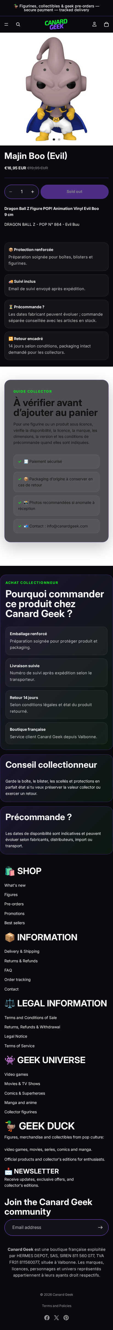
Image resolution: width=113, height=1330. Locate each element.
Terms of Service (19, 1045)
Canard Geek (63, 1294)
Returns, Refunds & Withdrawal (32, 1026)
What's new (15, 885)
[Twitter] (56, 1317)
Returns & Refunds (21, 960)
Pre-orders (14, 903)
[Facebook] (47, 1317)
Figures (11, 894)
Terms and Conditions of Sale (30, 1017)
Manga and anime (20, 1102)
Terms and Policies (56, 1306)
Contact (11, 989)
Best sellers (14, 922)
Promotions (14, 913)
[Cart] (106, 24)
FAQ (8, 970)
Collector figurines (20, 1111)
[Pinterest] (66, 1317)
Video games (16, 1074)
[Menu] (6, 24)
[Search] (18, 24)
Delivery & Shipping (21, 951)
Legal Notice (15, 1036)
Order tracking (17, 979)
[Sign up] (100, 1227)
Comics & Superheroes (24, 1093)
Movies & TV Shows (22, 1083)
